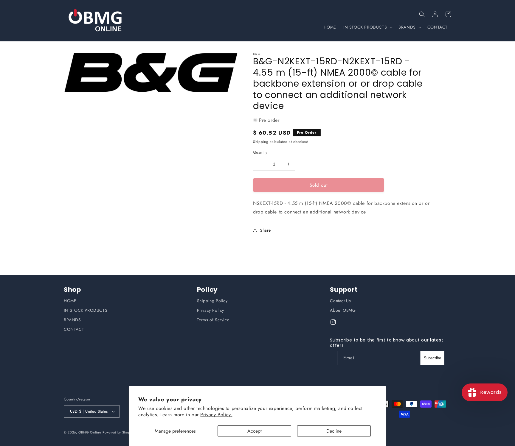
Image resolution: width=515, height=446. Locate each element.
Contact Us (340, 301)
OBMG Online (89, 432)
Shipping (261, 141)
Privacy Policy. (216, 414)
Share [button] (265, 230)
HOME (70, 301)
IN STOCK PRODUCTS (85, 310)
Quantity (260, 152)
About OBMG (343, 310)
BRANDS (72, 320)
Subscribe (432, 358)
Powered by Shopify (118, 432)
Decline (334, 431)
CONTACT (74, 329)
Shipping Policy (212, 301)
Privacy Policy (210, 310)
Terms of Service (213, 320)
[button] (422, 14)
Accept (254, 431)
